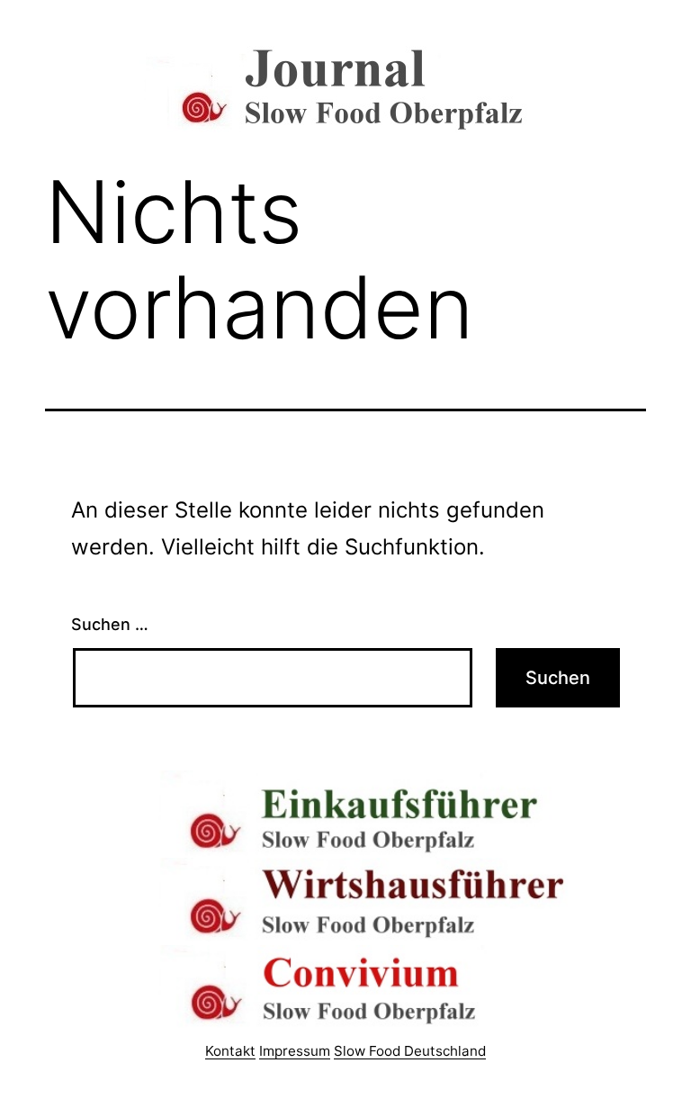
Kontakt (230, 1050)
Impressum (294, 1050)
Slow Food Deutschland (410, 1050)
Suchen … (109, 624)
